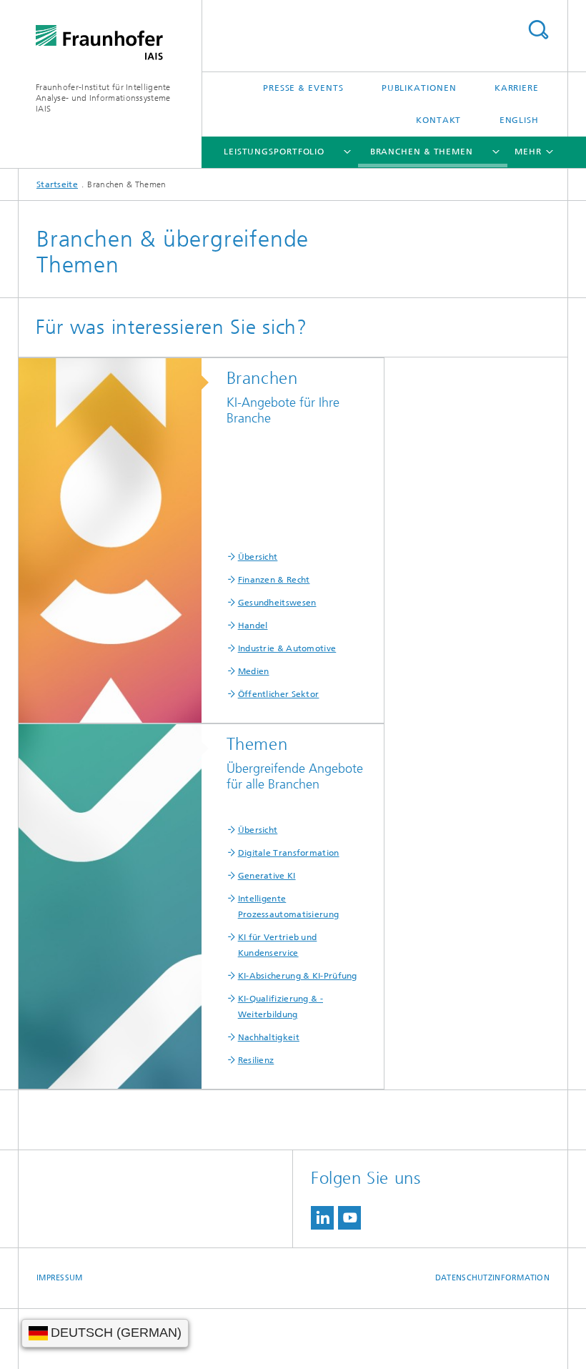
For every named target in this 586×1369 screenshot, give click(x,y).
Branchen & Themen (421, 152)
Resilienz (256, 1060)
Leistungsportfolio (274, 152)
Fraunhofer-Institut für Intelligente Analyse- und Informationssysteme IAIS (103, 98)
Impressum (59, 1277)
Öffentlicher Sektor (278, 694)
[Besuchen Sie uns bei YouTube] (349, 1218)
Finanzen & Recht (274, 580)
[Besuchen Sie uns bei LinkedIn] (322, 1218)
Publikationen (419, 88)
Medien (253, 671)
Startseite (57, 184)
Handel (253, 626)
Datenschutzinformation (492, 1277)
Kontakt (438, 120)
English (519, 120)
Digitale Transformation (288, 853)
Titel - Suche (538, 29)
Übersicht (258, 557)
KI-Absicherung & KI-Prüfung (297, 976)
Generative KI (267, 876)
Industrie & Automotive (287, 648)
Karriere (517, 88)
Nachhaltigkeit (268, 1037)
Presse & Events (303, 88)
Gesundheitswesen (277, 603)
